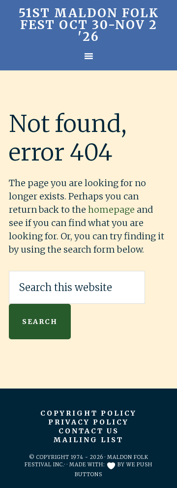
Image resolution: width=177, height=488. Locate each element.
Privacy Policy (88, 422)
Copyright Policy (88, 413)
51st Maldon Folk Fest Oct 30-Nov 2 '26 (89, 24)
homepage (111, 209)
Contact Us (89, 430)
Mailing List (88, 439)
